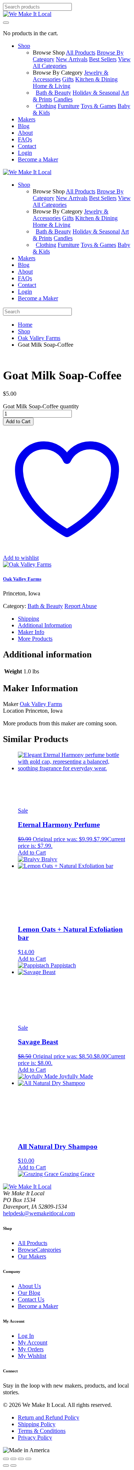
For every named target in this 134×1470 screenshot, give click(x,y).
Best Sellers (103, 59)
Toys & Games (98, 106)
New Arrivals (71, 59)
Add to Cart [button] (32, 852)
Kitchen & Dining (96, 79)
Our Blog (29, 1293)
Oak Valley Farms (39, 338)
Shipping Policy (36, 1424)
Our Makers (32, 1256)
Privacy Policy (35, 1437)
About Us (29, 1286)
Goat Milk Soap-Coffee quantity (41, 406)
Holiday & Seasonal (96, 92)
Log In (26, 1336)
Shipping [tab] (28, 618)
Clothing (46, 106)
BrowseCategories (39, 1250)
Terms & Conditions (42, 1431)
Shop (24, 331)
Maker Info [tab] (31, 632)
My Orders (31, 1349)
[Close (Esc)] (28, 1459)
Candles (63, 99)
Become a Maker (38, 1306)
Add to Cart (18, 421)
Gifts (68, 79)
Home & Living (51, 86)
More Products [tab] (35, 639)
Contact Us (31, 1299)
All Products (80, 52)
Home (25, 324)
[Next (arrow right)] (13, 1465)
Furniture (68, 106)
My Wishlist (32, 1356)
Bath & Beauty (53, 92)
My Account (32, 1342)
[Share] (21, 1459)
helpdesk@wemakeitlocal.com (39, 1213)
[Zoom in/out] (6, 1459)
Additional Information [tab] (45, 625)
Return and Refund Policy (48, 1417)
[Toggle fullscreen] (13, 1459)
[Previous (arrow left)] (6, 1465)
